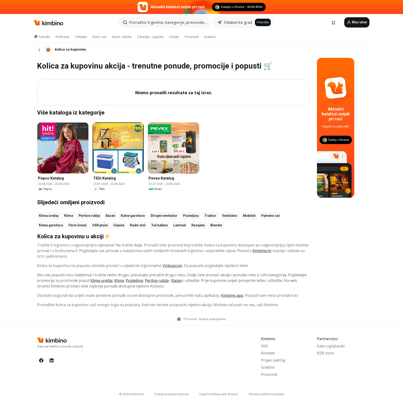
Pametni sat (270, 216)
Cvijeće (118, 225)
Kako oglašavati (331, 346)
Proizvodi (192, 37)
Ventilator (229, 216)
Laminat (179, 225)
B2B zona (325, 353)
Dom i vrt (99, 37)
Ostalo (174, 37)
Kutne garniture (133, 216)
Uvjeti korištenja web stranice (218, 394)
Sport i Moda (122, 37)
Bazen (110, 216)
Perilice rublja (89, 216)
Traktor (210, 216)
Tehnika (81, 37)
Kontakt (268, 353)
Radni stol (138, 225)
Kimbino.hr (262, 250)
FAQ (264, 346)
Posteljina (191, 216)
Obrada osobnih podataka (266, 394)
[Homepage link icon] (179, 319)
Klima (68, 216)
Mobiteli (249, 216)
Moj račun (359, 22)
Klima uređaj (49, 216)
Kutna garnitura (51, 225)
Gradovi (210, 37)
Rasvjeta (198, 225)
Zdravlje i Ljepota (150, 37)
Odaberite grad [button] (238, 22)
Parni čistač (78, 225)
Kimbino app (232, 295)
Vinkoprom (172, 265)
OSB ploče (100, 225)
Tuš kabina (159, 225)
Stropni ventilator (163, 216)
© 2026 (131, 394)
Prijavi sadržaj (273, 360)
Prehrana (62, 37)
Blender (216, 225)
